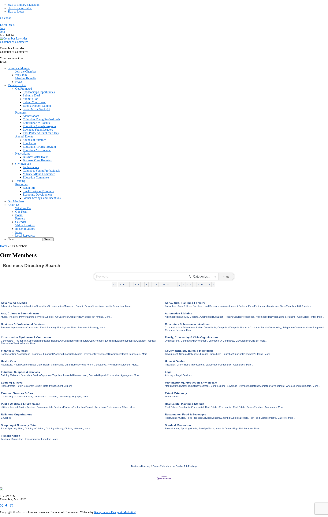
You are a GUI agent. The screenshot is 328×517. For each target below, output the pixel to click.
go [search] (227, 276)
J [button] (153, 284)
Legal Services (184, 375)
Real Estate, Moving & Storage (184, 403)
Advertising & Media (14, 302)
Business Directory (141, 466)
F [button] (139, 284)
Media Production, (115, 306)
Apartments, (271, 407)
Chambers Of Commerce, (222, 340)
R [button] (183, 284)
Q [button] (179, 284)
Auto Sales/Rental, (306, 317)
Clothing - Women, (74, 428)
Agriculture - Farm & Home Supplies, (184, 306)
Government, (171, 354)
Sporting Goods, (189, 428)
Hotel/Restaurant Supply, (29, 386)
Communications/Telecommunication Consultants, (191, 327)
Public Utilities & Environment (20, 403)
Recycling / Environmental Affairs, (112, 407)
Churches (6, 418)
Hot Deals (177, 466)
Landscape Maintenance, (219, 364)
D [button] (131, 284)
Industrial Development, (75, 375)
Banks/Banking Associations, (16, 354)
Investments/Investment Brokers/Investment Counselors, (112, 354)
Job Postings (190, 466)
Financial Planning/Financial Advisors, (63, 354)
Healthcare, (7, 364)
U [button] (194, 284)
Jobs (2, 28)
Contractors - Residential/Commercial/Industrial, (25, 340)
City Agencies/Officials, (247, 340)
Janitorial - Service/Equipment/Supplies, (41, 375)
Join (2, 31)
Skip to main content (20, 8)
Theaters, (13, 317)
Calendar (5, 18)
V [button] (198, 284)
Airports (68, 386)
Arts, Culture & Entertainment (20, 313)
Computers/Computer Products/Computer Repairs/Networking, (250, 327)
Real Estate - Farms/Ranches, (248, 407)
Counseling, (65, 396)
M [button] (164, 284)
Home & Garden (175, 361)
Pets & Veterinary (176, 393)
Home (3, 246)
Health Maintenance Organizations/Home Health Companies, (74, 364)
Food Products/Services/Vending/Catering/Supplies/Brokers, (218, 418)
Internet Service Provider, (23, 407)
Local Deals (7, 24)
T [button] (190, 284)
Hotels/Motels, (8, 386)
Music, (4, 317)
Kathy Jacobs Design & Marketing (115, 512)
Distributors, (17, 439)
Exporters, (46, 439)
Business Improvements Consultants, (20, 327)
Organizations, (172, 340)
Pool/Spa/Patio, (206, 428)
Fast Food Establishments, (263, 418)
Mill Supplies (304, 306)
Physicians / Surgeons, (119, 364)
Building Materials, (10, 375)
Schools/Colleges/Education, (194, 354)
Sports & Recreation (178, 425)
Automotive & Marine (178, 313)
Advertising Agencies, (12, 306)
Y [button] (209, 284)
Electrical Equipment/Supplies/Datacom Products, (130, 340)
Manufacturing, (218, 386)
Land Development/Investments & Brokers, (225, 306)
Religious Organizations (16, 414)
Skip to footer (16, 11)
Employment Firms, (67, 327)
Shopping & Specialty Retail (19, 425)
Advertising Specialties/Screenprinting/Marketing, (49, 306)
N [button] (168, 284)
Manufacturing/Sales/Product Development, (187, 386)
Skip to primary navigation (23, 4)
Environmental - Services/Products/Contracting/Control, (65, 407)
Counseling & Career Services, (17, 396)
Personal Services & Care (17, 393)
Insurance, (37, 354)
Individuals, (216, 354)
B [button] (124, 284)
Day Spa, (77, 396)
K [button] (156, 284)
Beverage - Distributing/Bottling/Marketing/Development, (256, 386)
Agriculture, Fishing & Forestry (185, 302)
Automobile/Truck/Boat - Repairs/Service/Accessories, (227, 317)
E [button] (135, 284)
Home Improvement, (194, 364)
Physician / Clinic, (174, 364)
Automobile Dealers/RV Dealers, (182, 317)
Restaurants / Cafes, (175, 418)
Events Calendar (161, 466)
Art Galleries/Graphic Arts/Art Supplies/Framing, (79, 317)
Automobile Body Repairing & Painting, (276, 317)
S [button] (187, 284)
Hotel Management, (53, 386)
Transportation (10, 435)
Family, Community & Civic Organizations (191, 337)
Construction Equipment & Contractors (26, 337)
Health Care (8, 361)
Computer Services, (175, 330)
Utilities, (5, 407)
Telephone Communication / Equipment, (303, 327)
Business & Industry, (88, 327)
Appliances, (239, 364)
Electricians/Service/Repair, (15, 343)
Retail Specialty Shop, (12, 428)
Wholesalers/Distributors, (299, 386)
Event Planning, (48, 327)
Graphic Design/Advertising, (90, 306)
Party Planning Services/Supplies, (36, 317)
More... (128, 306)
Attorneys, (170, 375)
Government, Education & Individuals (189, 350)
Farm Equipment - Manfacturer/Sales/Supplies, (272, 306)
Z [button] (213, 284)
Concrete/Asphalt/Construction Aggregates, (111, 375)
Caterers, (282, 418)
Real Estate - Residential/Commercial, (184, 407)
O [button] (172, 284)
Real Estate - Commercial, (218, 407)
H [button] (146, 284)
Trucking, (5, 439)
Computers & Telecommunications (187, 324)
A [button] (120, 284)
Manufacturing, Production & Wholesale (191, 382)
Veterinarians (172, 396)
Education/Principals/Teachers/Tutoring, (243, 354)
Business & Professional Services (23, 324)
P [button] (175, 284)
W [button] (202, 284)
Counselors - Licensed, (46, 396)
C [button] (127, 284)
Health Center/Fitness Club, (28, 364)
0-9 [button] (114, 284)
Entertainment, (172, 428)
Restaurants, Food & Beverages (185, 414)
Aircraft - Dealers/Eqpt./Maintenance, (234, 428)
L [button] (160, 284)
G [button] (143, 284)
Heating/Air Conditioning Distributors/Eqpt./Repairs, (77, 340)
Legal (168, 371)
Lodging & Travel (12, 382)
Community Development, (194, 340)
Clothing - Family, (55, 428)
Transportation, (32, 439)
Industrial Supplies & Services (20, 371)
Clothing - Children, (35, 428)
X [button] (206, 284)
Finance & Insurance (14, 350)
